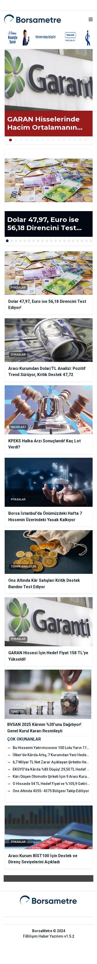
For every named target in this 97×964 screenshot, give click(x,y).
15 (85, 140)
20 (90, 240)
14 (80, 140)
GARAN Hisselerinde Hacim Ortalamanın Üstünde (43, 123)
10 (58, 140)
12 (69, 140)
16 (73, 240)
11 (64, 140)
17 (77, 240)
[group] (49, 80)
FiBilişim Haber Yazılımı (43, 936)
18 (82, 240)
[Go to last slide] (12, 79)
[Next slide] (85, 79)
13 (75, 140)
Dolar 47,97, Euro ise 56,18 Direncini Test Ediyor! (43, 224)
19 (86, 240)
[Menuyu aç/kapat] (90, 19)
